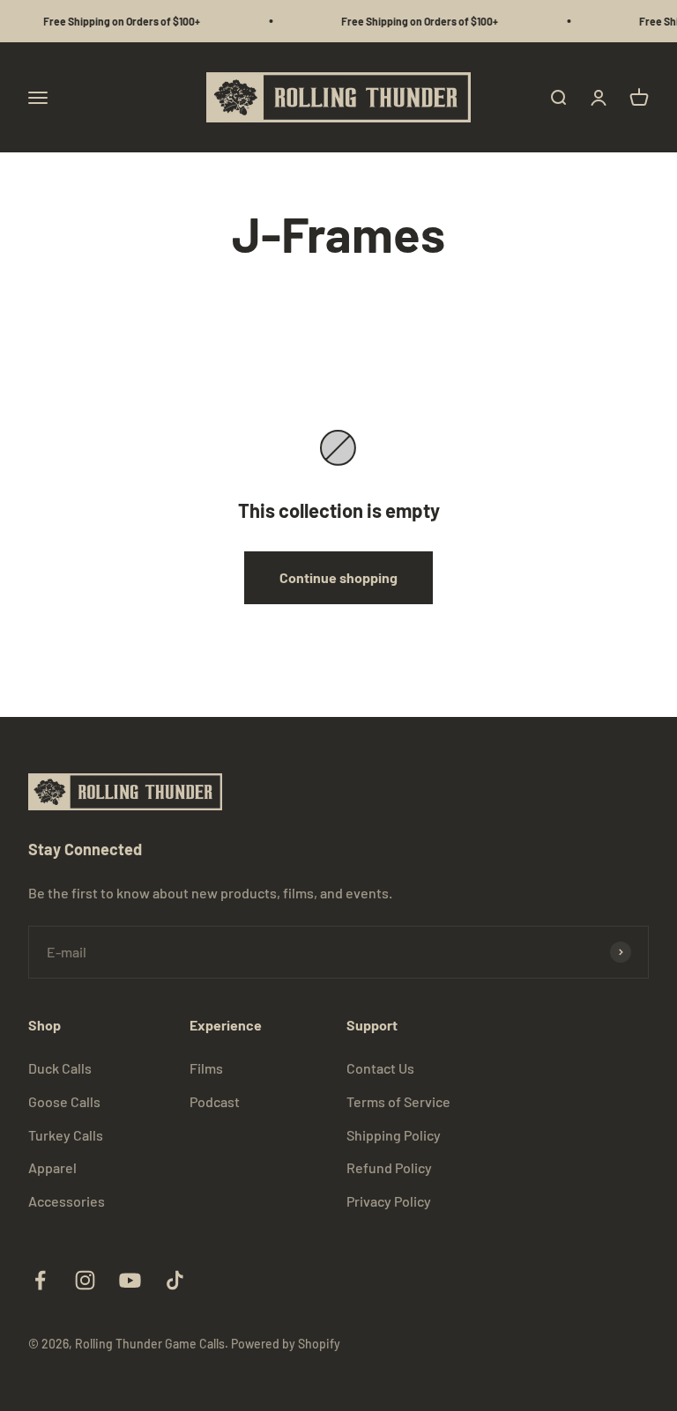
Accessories (66, 1201)
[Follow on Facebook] (40, 1280)
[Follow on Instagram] (85, 1280)
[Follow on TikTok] (175, 1280)
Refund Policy (389, 1167)
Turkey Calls (65, 1135)
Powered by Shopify (285, 1343)
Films (206, 1068)
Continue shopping (338, 577)
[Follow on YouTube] (130, 1280)
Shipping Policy (393, 1135)
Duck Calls (60, 1068)
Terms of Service (398, 1101)
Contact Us (380, 1068)
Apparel (52, 1167)
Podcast (215, 1101)
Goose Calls (64, 1101)
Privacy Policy (388, 1201)
